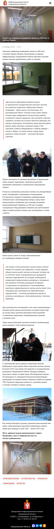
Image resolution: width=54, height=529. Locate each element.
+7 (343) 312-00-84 (29, 519)
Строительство (28, 478)
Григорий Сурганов (11, 478)
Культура (21, 483)
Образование (9, 483)
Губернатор (42, 478)
